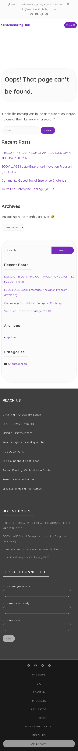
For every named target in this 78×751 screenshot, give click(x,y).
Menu (69, 25)
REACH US (39, 735)
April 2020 (12, 337)
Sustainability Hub (15, 25)
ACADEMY (39, 692)
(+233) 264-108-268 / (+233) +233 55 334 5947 (37, 4)
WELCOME (39, 674)
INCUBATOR (39, 709)
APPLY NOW (39, 743)
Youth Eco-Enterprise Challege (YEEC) (28, 189)
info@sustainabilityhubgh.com (38, 9)
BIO (39, 683)
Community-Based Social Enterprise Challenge (34, 180)
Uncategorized (17, 363)
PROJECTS (39, 700)
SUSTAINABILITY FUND (39, 726)
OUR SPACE (39, 717)
